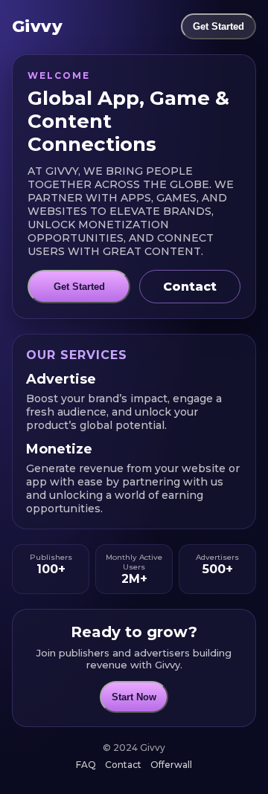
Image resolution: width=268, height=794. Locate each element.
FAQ (86, 764)
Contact (190, 287)
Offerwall (171, 764)
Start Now (134, 697)
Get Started (218, 26)
